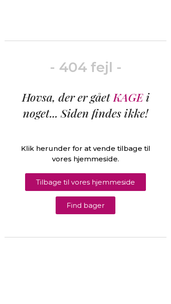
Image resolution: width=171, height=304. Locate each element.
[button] (85, 182)
